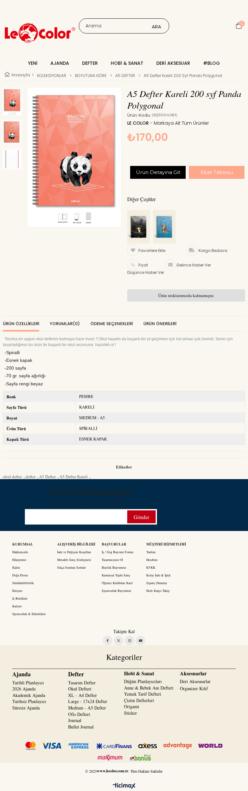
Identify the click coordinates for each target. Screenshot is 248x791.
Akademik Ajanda (28, 695)
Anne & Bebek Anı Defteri (148, 688)
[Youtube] (140, 640)
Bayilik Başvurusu (114, 567)
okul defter (12, 476)
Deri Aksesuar (173, 63)
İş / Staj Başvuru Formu (117, 552)
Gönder (141, 517)
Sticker (130, 713)
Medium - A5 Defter (87, 708)
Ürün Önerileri (159, 324)
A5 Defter (47, 476)
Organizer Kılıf (194, 688)
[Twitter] (118, 640)
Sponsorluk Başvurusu (116, 590)
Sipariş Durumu (156, 583)
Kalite (16, 567)
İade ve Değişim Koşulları (74, 552)
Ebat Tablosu (217, 172)
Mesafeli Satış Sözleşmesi (74, 559)
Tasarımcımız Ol (112, 559)
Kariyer (17, 606)
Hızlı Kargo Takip (158, 590)
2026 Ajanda (24, 689)
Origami (131, 706)
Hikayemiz (19, 559)
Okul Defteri (79, 689)
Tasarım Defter (82, 683)
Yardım (151, 552)
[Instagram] (129, 640)
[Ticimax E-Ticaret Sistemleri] (124, 786)
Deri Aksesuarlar (195, 681)
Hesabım (152, 559)
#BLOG (211, 63)
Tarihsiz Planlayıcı (29, 701)
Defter (90, 63)
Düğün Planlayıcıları (143, 681)
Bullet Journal (81, 727)
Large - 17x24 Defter (87, 701)
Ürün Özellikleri (21, 324)
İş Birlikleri (19, 598)
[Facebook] (107, 640)
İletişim (17, 590)
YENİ (32, 63)
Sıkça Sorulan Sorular (71, 567)
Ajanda (59, 63)
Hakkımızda (20, 552)
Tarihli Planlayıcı (28, 683)
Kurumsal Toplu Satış (116, 575)
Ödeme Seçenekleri (111, 324)
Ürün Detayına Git (158, 172)
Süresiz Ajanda (26, 708)
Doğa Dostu (20, 575)
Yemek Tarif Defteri (142, 694)
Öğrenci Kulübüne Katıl (117, 583)
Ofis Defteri (79, 714)
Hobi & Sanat (127, 63)
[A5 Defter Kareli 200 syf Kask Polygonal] (140, 227)
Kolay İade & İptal (158, 575)
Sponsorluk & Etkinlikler (29, 614)
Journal (74, 720)
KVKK (150, 567)
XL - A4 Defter (82, 695)
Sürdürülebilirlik (23, 583)
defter (31, 476)
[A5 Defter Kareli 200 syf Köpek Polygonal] (166, 227)
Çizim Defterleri (139, 700)
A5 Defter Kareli (73, 476)
